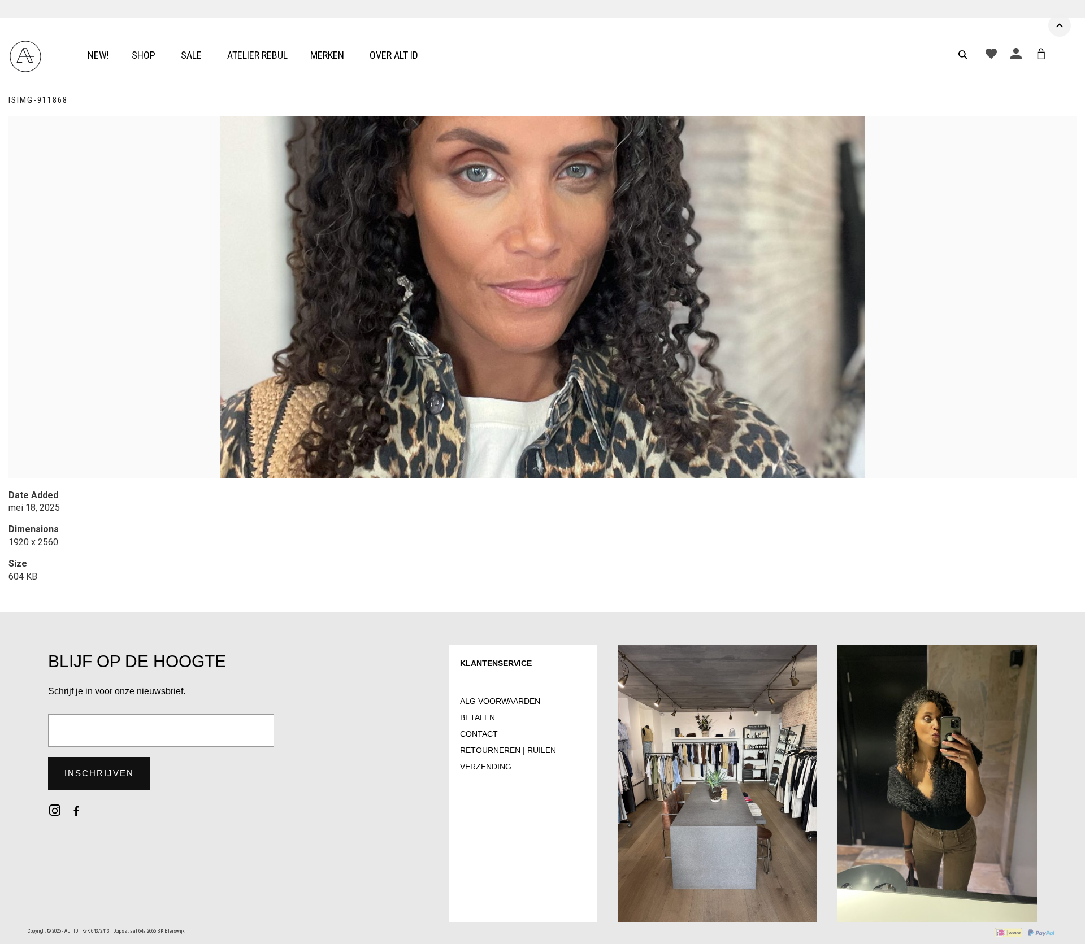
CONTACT (479, 733)
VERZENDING (485, 766)
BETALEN (477, 717)
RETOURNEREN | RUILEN (508, 750)
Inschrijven (99, 773)
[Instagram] (55, 810)
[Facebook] (76, 810)
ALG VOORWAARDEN (500, 701)
